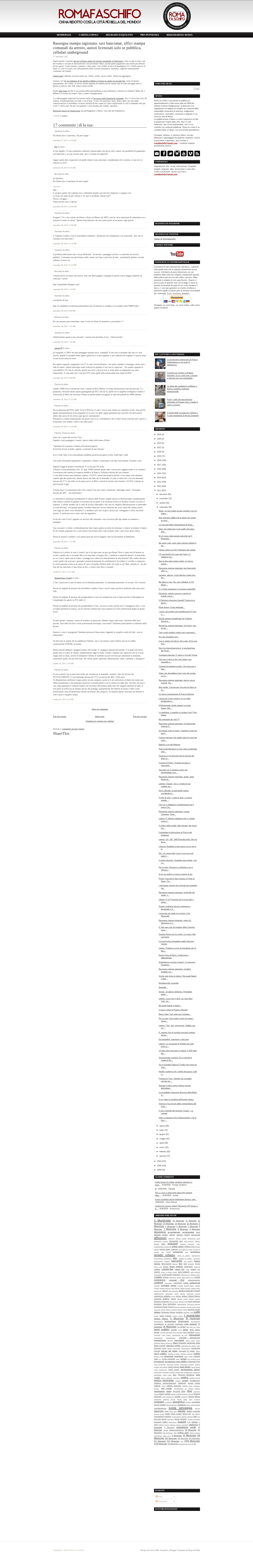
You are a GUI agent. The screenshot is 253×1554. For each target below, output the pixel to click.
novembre (163, 498)
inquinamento (195, 1321)
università (185, 1425)
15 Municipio (192, 1224)
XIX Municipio (194, 1438)
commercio (159, 1280)
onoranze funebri (173, 1364)
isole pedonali (190, 1324)
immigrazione (170, 1321)
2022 (159, 447)
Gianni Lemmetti (171, 1309)
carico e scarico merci (169, 1272)
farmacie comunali (161, 1301)
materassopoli (186, 1346)
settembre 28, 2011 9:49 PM (64, 378)
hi (155, 1189)
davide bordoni (185, 1288)
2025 (159, 439)
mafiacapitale (194, 1335)
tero (198, 1416)
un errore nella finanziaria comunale (109, 98)
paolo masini (174, 1370)
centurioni (176, 1275)
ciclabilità (158, 1277)
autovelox (196, 1258)
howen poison (178, 1316)
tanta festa (63, 91)
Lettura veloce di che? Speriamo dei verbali (177, 550)
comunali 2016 (176, 1280)
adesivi (172, 1235)
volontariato (158, 1436)
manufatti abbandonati (189, 1338)
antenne (174, 1249)
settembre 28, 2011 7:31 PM (64, 326)
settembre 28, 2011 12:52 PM (64, 265)
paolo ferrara (195, 1367)
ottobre (162, 503)
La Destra (181, 1327)
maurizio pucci (160, 1348)
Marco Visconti (179, 1343)
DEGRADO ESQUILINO (119, 34)
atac (175, 1258)
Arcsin (152, 1550)
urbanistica (193, 1425)
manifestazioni (171, 1338)
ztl (195, 1444)
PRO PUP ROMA (149, 34)
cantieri (193, 1269)
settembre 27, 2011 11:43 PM (64, 140)
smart (188, 1405)
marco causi (190, 1340)
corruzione (177, 1283)
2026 (159, 434)
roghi (163, 1397)
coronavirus (168, 1283)
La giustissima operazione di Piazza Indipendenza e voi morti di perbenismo (182, 362)
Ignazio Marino (161, 1319)
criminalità (165, 1285)
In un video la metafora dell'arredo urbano (176, 1099)
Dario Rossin (175, 1288)
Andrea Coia (189, 1246)
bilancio (175, 1264)
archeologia (178, 1252)
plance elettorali (166, 1378)
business (197, 1267)
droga (176, 1294)
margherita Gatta (193, 1343)
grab (191, 1312)
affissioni (160, 1238)
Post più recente (59, 716)
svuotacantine (176, 1416)
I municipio (192, 1315)
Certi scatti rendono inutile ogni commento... (177, 632)
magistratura (158, 1338)
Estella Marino (194, 1296)
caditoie (157, 1269)
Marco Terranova (166, 1343)
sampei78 (58, 348)
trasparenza (173, 1422)
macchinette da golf (179, 1335)
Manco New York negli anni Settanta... (175, 1014)
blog (180, 1264)
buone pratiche (176, 1266)
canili (187, 1269)
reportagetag (159, 1391)
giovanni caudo (194, 1309)
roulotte (177, 1397)
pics (174, 1375)
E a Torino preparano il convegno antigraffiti (177, 589)
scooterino (168, 1402)
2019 (159, 456)
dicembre (163, 494)
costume (157, 1286)
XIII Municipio (171, 1438)
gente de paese (159, 1309)
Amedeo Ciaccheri (187, 1244)
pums (163, 1386)
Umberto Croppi (163, 1425)
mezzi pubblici (160, 1354)
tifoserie (183, 1419)
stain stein (173, 1411)
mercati (157, 1351)
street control (176, 1414)
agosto (162, 1126)
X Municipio (177, 1436)
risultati (167, 1394)
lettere (185, 1330)
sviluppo (167, 1416)
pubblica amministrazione (165, 1383)
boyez (197, 1264)
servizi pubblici (160, 1405)
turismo (195, 1422)
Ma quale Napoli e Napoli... (170, 1006)
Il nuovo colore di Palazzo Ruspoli (173, 1010)
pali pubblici (163, 1367)
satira (185, 1399)
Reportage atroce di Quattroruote (66, 111)
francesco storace (180, 1307)
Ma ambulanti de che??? (169, 719)
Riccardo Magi (179, 1391)
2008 (159, 1170)
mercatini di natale (187, 1351)
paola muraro (173, 1367)
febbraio (163, 1151)
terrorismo (170, 1419)
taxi (195, 1416)
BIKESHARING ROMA (180, 34)
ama (163, 1244)
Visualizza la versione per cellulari (100, 721)
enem (173, 1296)
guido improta (165, 1316)
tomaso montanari (194, 1419)
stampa (64, 115)
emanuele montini (193, 1294)
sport (167, 1411)
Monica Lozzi (158, 1356)
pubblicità (182, 1383)
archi (186, 1252)
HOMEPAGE (64, 34)
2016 (159, 469)
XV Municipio (160, 1441)
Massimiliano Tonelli (63, 578)
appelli (168, 1252)
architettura (195, 1252)
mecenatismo (185, 1348)
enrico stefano (182, 1296)
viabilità (165, 1430)
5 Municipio (193, 1226)
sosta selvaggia (180, 1408)
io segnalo (169, 1324)
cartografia (157, 1275)
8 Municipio (183, 1229)
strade (167, 1414)
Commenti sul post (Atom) (73, 729)
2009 (159, 1165)
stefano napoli (159, 1414)
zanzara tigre (183, 1444)
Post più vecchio (140, 716)
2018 (159, 460)
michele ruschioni (186, 1354)
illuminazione (158, 1321)
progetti (185, 1380)
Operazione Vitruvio (187, 1364)
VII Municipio (190, 1430)
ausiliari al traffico (185, 1258)
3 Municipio (170, 1226)
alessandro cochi (194, 1238)
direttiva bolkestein (186, 1291)
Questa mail (58, 76)
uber (156, 1425)
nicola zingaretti (168, 1359)
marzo (162, 1147)
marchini (170, 1340)
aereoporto (195, 1235)
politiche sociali (194, 1378)
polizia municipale (164, 1380)
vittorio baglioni (194, 1433)
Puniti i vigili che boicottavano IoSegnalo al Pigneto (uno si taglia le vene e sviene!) (182, 402)
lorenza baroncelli (166, 1332)
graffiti (197, 1312)
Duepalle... (163, 987)
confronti (158, 1283)
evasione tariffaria (161, 1299)
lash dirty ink (191, 1327)
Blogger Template (177, 1550)
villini (175, 1433)
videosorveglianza (176, 1430)
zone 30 (190, 1444)
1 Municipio (162, 1220)
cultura (173, 1285)
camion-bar (167, 1269)
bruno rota (158, 1267)
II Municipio (177, 1318)
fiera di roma (174, 1301)
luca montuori (188, 1332)
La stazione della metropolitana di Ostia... (176, 525)
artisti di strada (183, 1255)
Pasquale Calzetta (168, 1372)
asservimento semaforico (163, 1258)
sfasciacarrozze (171, 1405)
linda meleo (195, 1330)
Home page (99, 716)
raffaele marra (187, 1386)
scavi (190, 1399)
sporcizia (158, 1411)
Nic (55, 147)
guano (156, 1316)
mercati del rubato (169, 1351)
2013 (159, 482)
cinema (166, 1277)
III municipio (193, 1318)
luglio (161, 1130)
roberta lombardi (176, 1394)
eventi (173, 1299)
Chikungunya (185, 1275)
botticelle (191, 1264)
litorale (156, 1332)
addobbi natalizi (161, 1235)
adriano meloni (183, 1235)
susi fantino (196, 1414)
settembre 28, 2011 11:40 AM (65, 225)
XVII (182, 1441)
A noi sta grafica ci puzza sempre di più (175, 874)
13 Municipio (168, 1224)
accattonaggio (188, 1232)
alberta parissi (181, 1238)
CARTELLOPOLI (88, 34)
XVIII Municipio (160, 1444)
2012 (159, 486)
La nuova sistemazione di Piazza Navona (176, 694)
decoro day (158, 1291)
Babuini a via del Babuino (169, 745)
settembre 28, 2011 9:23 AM (64, 168)
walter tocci (167, 1436)
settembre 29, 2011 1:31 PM (64, 542)
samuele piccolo (169, 1399)
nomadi (183, 1359)
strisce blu (186, 1414)
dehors (165, 1291)
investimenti (159, 1324)
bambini (167, 1261)
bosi (185, 1264)
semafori (188, 1402)
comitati (197, 1277)
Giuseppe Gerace (168, 1312)
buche (165, 1267)
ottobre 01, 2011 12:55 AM (64, 572)
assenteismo (196, 1255)
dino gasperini (173, 1291)
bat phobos (188, 1261)
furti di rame (196, 1307)
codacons (172, 1277)
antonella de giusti (185, 1249)
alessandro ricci (176, 1241)
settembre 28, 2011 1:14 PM (64, 289)
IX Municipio (169, 1327)
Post (160, 1497)
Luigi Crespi (166, 1335)
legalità (174, 1330)
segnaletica (179, 1402)
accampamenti (174, 1232)
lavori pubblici (162, 1329)
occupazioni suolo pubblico (176, 1361)
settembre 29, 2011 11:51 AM (65, 399)
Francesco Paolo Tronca (164, 1307)
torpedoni (158, 1422)
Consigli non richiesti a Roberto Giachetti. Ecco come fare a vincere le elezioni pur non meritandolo (182, 375)
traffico (165, 1422)
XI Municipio (189, 1435)
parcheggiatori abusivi (190, 1370)
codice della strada (183, 1277)
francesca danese (193, 1304)
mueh (186, 1356)
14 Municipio (180, 1224)
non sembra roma (193, 1359)
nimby (178, 1359)
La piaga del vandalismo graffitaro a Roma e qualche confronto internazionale (182, 389)
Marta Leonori (159, 1346)
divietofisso (169, 1294)
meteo (198, 1351)
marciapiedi (179, 1340)
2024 (159, 443)
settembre (164, 507)
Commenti (162, 1501)
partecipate (158, 1372)
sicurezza (181, 1405)
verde (193, 1427)
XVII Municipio (192, 1441)
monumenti (168, 1356)
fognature (158, 1304)
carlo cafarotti (195, 1272)
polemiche (176, 1378)
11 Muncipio (191, 1221)
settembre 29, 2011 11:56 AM (65, 427)
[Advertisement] (177, 60)
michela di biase (174, 1354)
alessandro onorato (161, 1241)
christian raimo (195, 1275)
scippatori (159, 1402)
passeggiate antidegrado (183, 1372)
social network (195, 1405)
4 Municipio (181, 1226)
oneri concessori (160, 1364)
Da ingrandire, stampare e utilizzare (174, 1039)
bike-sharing (166, 1264)
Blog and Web (194, 1550)
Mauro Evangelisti (173, 1348)
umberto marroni (175, 1425)
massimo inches (173, 1346)
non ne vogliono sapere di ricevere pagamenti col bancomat (98, 61)
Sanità (179, 1399)
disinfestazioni (159, 1294)
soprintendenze (160, 1408)
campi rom (179, 1269)
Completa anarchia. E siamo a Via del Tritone (178, 655)
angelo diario (164, 1249)
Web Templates (162, 1550)
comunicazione (194, 1280)
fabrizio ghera (182, 1299)
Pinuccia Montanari (186, 1375)
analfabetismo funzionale (162, 1246)
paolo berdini (185, 1367)
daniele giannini (165, 1288)
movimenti (178, 1356)
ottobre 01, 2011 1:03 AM (63, 664)
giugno (162, 1134)
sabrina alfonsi (194, 1397)
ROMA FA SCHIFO (76, 1550)
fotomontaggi (181, 1304)
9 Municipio (195, 1229)
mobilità (196, 1354)
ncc (160, 1359)
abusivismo (160, 1232)
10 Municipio (178, 1221)
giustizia (179, 1312)
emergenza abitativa (162, 1296)
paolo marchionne (160, 1370)
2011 (159, 490)
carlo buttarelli (183, 1272)
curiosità (180, 1286)
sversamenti (159, 1416)
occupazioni (159, 1361)
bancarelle (176, 1261)
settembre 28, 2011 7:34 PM (64, 342)
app (162, 1252)
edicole (182, 1294)
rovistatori (184, 1397)
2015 (159, 473)
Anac (198, 1244)
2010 (159, 1161)
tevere (177, 1419)
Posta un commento (100, 709)
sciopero (197, 1399)
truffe (189, 1422)
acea (198, 1232)
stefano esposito (193, 1411)
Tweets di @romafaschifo (165, 239)
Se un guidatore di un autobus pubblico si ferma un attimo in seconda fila (94, 81)
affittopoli (171, 1238)
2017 (159, 465)
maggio (162, 1139)
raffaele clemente (174, 1386)
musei (191, 1356)
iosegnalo (179, 1324)
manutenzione (160, 1340)
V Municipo (169, 1427)
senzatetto (196, 1402)
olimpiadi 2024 (194, 1362)
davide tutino (195, 1288)
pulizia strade (194, 1383)
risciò (161, 1394)
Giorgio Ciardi (182, 1309)
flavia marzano (194, 1301)
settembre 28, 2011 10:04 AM (65, 207)
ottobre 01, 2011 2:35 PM (63, 700)
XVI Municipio (173, 1441)
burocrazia (188, 1267)
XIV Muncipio (183, 1438)
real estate (166, 1388)
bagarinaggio (158, 1261)
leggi (180, 1330)
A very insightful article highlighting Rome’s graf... (176, 1199)
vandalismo (182, 1427)
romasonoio (170, 1397)
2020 (159, 452)
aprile (162, 1143)
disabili (197, 1291)
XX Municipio (173, 1444)
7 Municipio (170, 1229)
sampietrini (157, 1399)
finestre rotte (183, 1301)
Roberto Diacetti (187, 1394)
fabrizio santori (194, 1299)
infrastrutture (183, 1321)
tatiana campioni (187, 1416)
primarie (178, 1381)
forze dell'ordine (169, 1304)
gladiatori (186, 1312)
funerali (189, 1307)
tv (199, 1422)
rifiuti (189, 1391)
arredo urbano (164, 1255)
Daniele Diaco (189, 1286)
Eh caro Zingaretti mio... (169, 637)
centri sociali (167, 1275)
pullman (157, 1386)
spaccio (197, 1408)
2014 (159, 477)
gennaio (163, 1156)
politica (184, 1377)
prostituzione (195, 1381)
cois (191, 1277)
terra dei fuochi (160, 1419)
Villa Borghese (168, 1433)
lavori (198, 1327)
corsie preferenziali (191, 1283)
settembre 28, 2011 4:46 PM (64, 311)
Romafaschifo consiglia (168, 983)
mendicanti (195, 1348)
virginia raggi (183, 1433)
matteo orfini (195, 1346)
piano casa (167, 1375)
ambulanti (172, 1244)
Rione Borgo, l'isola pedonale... (172, 607)
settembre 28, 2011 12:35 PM (64, 244)
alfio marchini (189, 1241)
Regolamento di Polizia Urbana (187, 1388)
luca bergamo (178, 1332)
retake (168, 1391)
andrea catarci (178, 1246)
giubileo (157, 1312)
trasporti (182, 1422)
